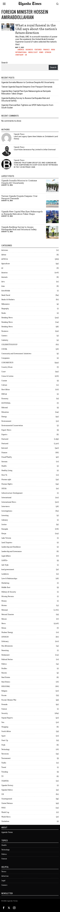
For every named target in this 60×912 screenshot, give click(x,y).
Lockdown (5, 574)
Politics (4, 664)
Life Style (5, 565)
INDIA (53, 50)
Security (4, 713)
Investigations (6, 511)
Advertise (5, 876)
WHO (3, 808)
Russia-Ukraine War (8, 700)
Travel (3, 767)
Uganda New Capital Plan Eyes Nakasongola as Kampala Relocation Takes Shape (22, 212)
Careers (4, 336)
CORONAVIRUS (7, 362)
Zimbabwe (5, 821)
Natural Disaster (7, 614)
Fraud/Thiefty (6, 457)
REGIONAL (5, 686)
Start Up (4, 740)
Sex (2, 722)
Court (3, 371)
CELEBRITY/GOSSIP (9, 344)
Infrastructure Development (12, 493)
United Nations (7, 803)
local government (7, 569)
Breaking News (7, 317)
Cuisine (4, 380)
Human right (6, 479)
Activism (4, 250)
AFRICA (4, 259)
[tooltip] (6, 138)
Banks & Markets (8, 299)
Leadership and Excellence (11, 547)
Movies (4, 605)
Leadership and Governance (11, 551)
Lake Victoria (6, 538)
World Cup (5, 812)
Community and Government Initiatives (16, 353)
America (21, 50)
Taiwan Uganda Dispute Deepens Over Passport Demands (26, 87)
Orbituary (19, 55)
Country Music (7, 367)
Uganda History (7, 785)
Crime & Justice (7, 376)
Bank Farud (5, 295)
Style (3, 745)
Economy (4, 398)
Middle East (33, 52)
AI (2, 268)
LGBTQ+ (4, 560)
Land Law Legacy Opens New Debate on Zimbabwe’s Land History (36, 138)
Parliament (5, 655)
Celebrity (4, 340)
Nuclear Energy (7, 632)
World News (5, 817)
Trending (4, 772)
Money (4, 601)
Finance (46, 50)
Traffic (3, 763)
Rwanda (4, 704)
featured (4, 448)
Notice (3, 628)
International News (8, 502)
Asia (3, 286)
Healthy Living (6, 470)
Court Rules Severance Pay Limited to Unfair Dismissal (35, 150)
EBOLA (4, 394)
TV (2, 776)
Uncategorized (6, 799)
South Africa (6, 731)
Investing (5, 515)
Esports (4, 434)
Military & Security (8, 592)
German (4, 461)
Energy (4, 416)
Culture (4, 385)
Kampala (4, 529)
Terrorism (5, 754)
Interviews (5, 506)
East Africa (5, 389)
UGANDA (5, 781)
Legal (3, 880)
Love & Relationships (9, 578)
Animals (4, 277)
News (41, 52)
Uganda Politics (7, 790)
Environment (6, 421)
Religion (4, 691)
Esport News (6, 430)
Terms (3, 871)
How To (4, 475)
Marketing (5, 583)
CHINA (4, 349)
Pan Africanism (7, 646)
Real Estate (5, 677)
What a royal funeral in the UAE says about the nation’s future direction (36, 29)
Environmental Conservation (12, 425)
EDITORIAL (5, 403)
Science (4, 709)
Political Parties (7, 659)
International (21, 52)
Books (3, 313)
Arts (3, 281)
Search (4, 62)
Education (5, 412)
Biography (5, 308)
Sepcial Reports (7, 718)
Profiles (4, 668)
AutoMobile (5, 291)
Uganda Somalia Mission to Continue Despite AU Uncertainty (27, 82)
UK (26, 55)
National (4, 610)
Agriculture (5, 263)
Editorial (4, 407)
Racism (4, 673)
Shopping (4, 727)
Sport (3, 736)
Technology (5, 749)
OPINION (48, 52)
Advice (3, 255)
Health (4, 466)
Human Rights (6, 484)
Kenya (3, 533)
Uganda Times (19, 134)
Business (29, 50)
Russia (3, 695)
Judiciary (4, 520)
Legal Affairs (6, 556)
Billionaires (5, 304)
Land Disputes (6, 542)
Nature (4, 619)
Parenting (5, 650)
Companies (5, 358)
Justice (4, 524)
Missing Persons (7, 596)
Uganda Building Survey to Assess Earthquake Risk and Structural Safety (19, 228)
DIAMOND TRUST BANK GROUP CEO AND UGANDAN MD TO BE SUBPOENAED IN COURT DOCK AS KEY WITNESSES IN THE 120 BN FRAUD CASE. (36, 165)
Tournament (6, 758)
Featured (38, 50)
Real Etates (5, 682)
